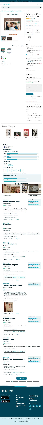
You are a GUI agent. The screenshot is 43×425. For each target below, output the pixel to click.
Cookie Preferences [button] (19, 420)
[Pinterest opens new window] (37, 405)
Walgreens (29, 61)
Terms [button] (7, 420)
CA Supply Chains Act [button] (27, 420)
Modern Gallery (8, 137)
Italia (16, 418)
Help (17, 401)
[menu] (22, 46)
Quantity (28, 68)
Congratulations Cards (14, 381)
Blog (17, 399)
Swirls (26, 137)
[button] (1, 4)
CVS (32, 61)
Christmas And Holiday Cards (9, 11)
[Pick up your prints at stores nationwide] (31, 398)
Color (2, 56)
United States (28, 418)
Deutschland (4, 418)
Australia (33, 418)
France (9, 418)
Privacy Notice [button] (11, 420)
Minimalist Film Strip (35, 137)
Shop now (31, 1)
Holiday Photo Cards (18, 11)
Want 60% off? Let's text (21, 405)
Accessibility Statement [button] (37, 420)
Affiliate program (20, 403)
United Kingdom (21, 418)
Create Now (29, 94)
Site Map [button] (2, 420)
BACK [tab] (12, 14)
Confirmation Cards (22, 381)
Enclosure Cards (29, 381)
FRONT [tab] (8, 14)
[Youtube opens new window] (40, 405)
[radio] (1, 58)
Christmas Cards (36, 381)
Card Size (28, 28)
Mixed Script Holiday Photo (17, 138)
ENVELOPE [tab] (16, 14)
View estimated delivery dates (31, 101)
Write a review (29, 20)
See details (34, 98)
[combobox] (21, 7)
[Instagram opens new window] (34, 405)
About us (18, 395)
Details (36, 23)
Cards (2, 11)
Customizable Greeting (31, 77)
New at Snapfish (20, 397)
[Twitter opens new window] (30, 408)
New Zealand (39, 418)
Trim (2, 61)
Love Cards (8, 381)
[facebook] (30, 405)
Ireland (12, 418)
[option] (4, 39)
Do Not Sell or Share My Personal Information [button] (21, 421)
